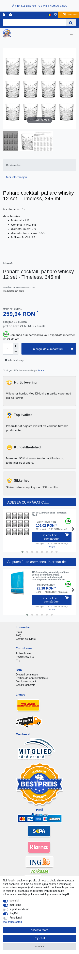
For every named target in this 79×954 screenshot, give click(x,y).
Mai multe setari (12, 921)
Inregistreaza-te (25, 656)
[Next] (72, 88)
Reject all (39, 938)
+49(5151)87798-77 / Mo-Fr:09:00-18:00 (40, 5)
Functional (16, 917)
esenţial (14, 900)
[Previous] (6, 88)
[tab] (39, 165)
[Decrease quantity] (15, 352)
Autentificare (23, 653)
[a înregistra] (11, 15)
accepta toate (39, 929)
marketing (15, 904)
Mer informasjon (16, 177)
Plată (19, 631)
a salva (39, 946)
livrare (40, 370)
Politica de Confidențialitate (32, 678)
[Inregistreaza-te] (4, 15)
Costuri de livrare (26, 638)
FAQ (18, 635)
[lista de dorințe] (55, 15)
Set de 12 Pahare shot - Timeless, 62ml (49, 513)
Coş (18, 660)
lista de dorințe (15, 360)
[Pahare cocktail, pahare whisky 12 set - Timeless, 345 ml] (13, 141)
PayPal (14, 913)
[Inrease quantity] (15, 346)
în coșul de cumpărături (47, 349)
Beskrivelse (13, 165)
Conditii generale (25, 684)
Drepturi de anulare (27, 674)
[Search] (71, 22)
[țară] (50, 15)
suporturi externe (19, 909)
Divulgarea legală (26, 681)
